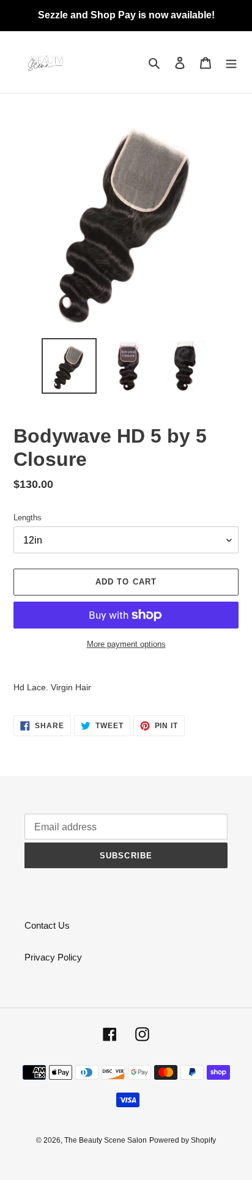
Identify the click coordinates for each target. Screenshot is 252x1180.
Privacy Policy (53, 957)
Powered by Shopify (182, 1140)
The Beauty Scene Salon (105, 1140)
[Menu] (231, 62)
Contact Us (47, 925)
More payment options (126, 644)
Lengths (27, 517)
